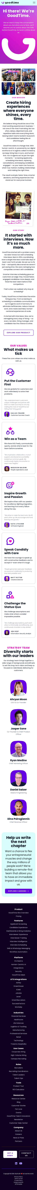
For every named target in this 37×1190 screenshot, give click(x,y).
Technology (18, 1040)
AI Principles (18, 1184)
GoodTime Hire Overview (19, 913)
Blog (18, 1102)
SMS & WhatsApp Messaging (18, 948)
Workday (18, 1007)
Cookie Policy (18, 1180)
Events (18, 1112)
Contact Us (26, 1154)
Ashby (18, 982)
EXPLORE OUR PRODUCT (18, 332)
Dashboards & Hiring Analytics (18, 931)
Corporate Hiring (18, 1052)
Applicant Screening (18, 924)
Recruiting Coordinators (18, 1071)
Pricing (18, 916)
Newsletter (18, 1119)
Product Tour (18, 1086)
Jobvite (19, 993)
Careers (18, 1134)
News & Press (18, 1138)
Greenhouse (19, 986)
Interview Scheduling (18, 945)
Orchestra (18, 961)
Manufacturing (18, 1030)
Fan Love (18, 1109)
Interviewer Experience (18, 934)
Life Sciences (18, 1023)
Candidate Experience (18, 927)
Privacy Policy (18, 1177)
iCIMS (18, 989)
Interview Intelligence (18, 941)
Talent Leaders (19, 1075)
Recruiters (18, 1068)
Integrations (18, 968)
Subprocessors (18, 1182)
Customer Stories (19, 1105)
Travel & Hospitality (18, 1044)
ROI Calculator (18, 1089)
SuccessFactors (18, 1003)
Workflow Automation (18, 952)
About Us (18, 1131)
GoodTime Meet (18, 975)
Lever (18, 996)
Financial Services (18, 1016)
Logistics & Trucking (18, 1026)
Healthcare (18, 1019)
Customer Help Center (18, 1123)
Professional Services (18, 1033)
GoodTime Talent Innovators (18, 1116)
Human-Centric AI (18, 964)
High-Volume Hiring (18, 1055)
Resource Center (18, 1098)
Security (18, 971)
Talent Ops (18, 1078)
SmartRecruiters (18, 1000)
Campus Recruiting (18, 1059)
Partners (18, 1141)
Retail (18, 1037)
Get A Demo (10, 1154)
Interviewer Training (18, 938)
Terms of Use (18, 1178)
